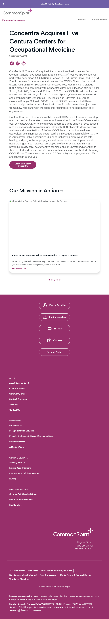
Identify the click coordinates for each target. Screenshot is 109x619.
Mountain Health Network (21, 499)
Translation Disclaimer (19, 579)
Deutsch (22, 604)
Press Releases (99, 19)
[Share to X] (18, 63)
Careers (57, 340)
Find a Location (58, 317)
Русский (67, 604)
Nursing (12, 478)
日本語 (22, 607)
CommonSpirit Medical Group (23, 494)
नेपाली (88, 604)
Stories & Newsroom (18, 399)
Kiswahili (14, 610)
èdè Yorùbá (70, 607)
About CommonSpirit (19, 383)
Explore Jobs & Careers (20, 468)
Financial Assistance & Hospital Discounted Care (31, 436)
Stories (81, 19)
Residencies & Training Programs (24, 473)
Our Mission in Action (34, 190)
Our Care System (17, 388)
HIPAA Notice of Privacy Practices (56, 570)
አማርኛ (75, 604)
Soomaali (37, 610)
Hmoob (90, 607)
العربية (82, 604)
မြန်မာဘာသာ (25, 610)
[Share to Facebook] (12, 63)
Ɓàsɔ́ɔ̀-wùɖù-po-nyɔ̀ (43, 607)
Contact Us (14, 410)
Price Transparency (48, 575)
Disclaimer (33, 570)
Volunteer (13, 404)
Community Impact (18, 394)
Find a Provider (57, 305)
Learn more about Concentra (23, 164)
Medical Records (17, 441)
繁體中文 (50, 604)
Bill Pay (58, 328)
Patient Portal (54, 352)
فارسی (29, 607)
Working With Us (17, 462)
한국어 (59, 604)
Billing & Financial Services (21, 430)
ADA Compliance (17, 570)
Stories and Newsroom (13, 20)
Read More (54, 236)
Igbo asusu (58, 607)
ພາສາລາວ (80, 607)
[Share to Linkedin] (24, 63)
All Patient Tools (16, 447)
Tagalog (13, 607)
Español (12, 604)
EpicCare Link (15, 505)
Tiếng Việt (40, 604)
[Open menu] (105, 12)
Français (31, 604)
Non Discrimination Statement (23, 575)
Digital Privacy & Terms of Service (75, 575)
